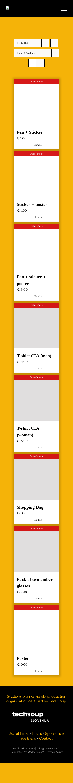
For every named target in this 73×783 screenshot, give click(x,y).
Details (17, 125)
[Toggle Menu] (64, 9)
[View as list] (40, 63)
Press (37, 327)
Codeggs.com (36, 346)
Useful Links (18, 327)
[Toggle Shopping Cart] (50, 8)
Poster (51, 232)
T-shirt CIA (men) (16, 179)
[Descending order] (54, 43)
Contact (46, 332)
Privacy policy (54, 346)
